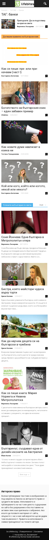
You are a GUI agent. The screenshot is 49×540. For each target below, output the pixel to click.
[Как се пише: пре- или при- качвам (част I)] (24, 53)
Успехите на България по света (17, 205)
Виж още (23, 474)
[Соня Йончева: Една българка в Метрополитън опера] (24, 222)
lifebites (4, 115)
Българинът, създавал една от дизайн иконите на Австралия (22, 450)
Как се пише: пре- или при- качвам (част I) (19, 70)
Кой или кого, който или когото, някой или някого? (23, 187)
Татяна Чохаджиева (10, 154)
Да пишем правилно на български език (20, 37)
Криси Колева (7, 296)
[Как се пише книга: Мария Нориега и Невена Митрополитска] (24, 378)
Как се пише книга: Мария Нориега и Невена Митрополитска (19, 396)
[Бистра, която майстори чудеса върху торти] (24, 274)
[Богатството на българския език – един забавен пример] (24, 92)
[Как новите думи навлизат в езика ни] (24, 132)
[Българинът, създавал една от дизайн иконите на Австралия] (24, 433)
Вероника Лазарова (25, 26)
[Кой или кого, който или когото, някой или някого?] (24, 171)
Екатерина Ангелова (10, 76)
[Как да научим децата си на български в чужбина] (24, 326)
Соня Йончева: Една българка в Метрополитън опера (22, 238)
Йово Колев (6, 456)
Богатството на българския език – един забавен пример (23, 109)
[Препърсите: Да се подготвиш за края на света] (8, 24)
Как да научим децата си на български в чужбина (20, 342)
